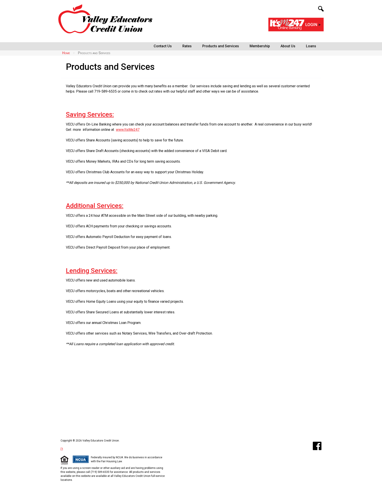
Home (66, 53)
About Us (288, 46)
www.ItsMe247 (127, 129)
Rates (187, 46)
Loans (311, 46)
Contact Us (163, 46)
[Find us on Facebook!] (317, 446)
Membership (260, 46)
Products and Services (220, 46)
